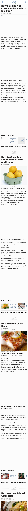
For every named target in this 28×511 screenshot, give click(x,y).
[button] (2, 2)
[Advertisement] (14, 64)
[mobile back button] (2, 2)
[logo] (14, 2)
